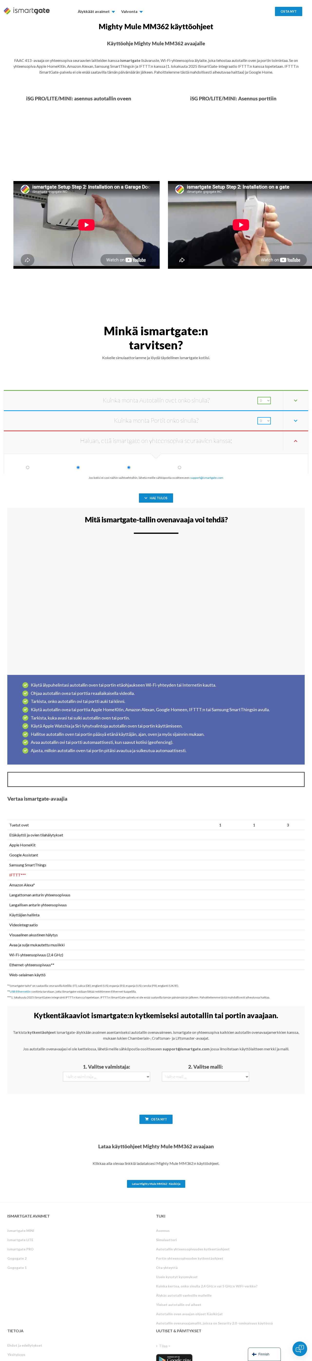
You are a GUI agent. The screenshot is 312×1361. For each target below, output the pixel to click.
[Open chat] (299, 1349)
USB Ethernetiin (20, 991)
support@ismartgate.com (206, 477)
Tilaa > (164, 1345)
